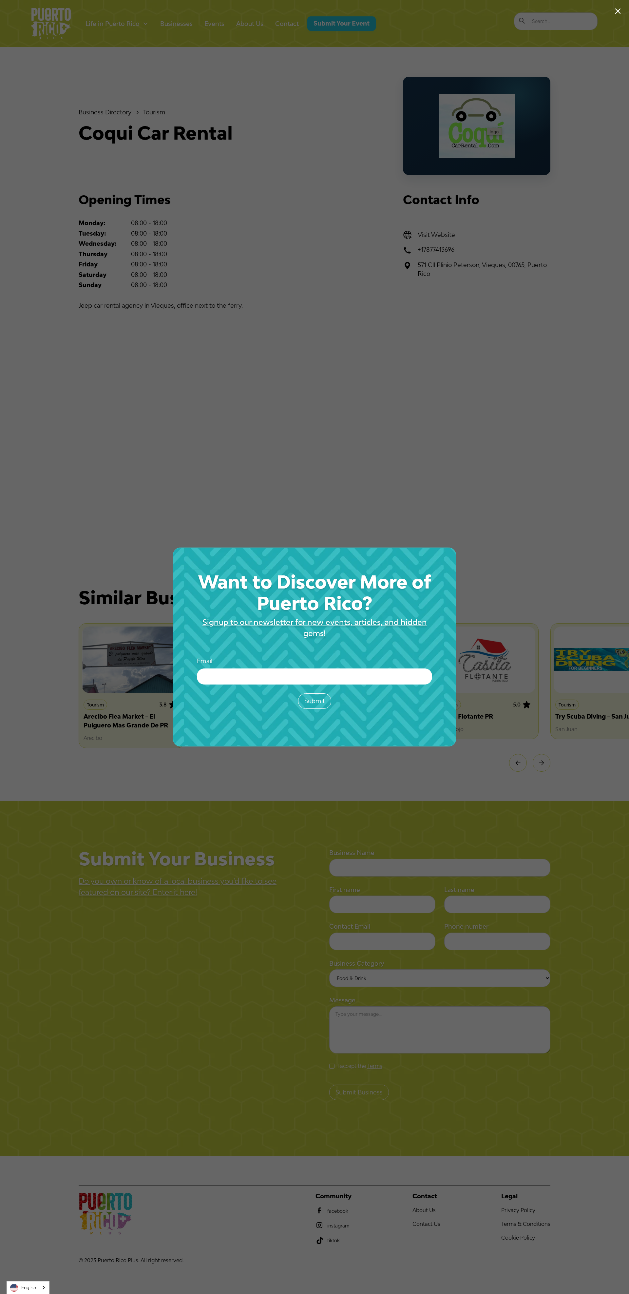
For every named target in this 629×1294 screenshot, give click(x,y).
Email (204, 661)
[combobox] (28, 1287)
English (28, 1287)
